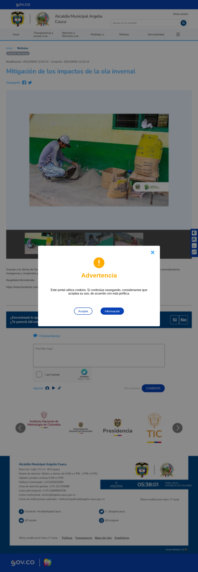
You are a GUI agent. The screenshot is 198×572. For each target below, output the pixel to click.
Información (112, 311)
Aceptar (83, 311)
